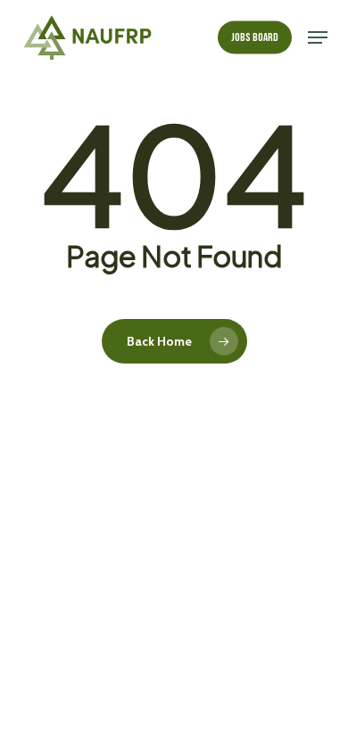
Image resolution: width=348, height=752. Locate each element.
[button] (317, 37)
